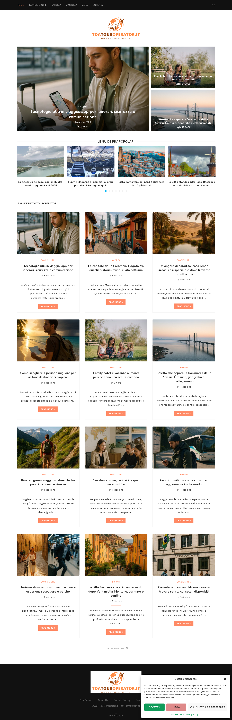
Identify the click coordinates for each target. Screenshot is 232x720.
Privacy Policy (192, 714)
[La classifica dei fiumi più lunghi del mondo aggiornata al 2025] (40, 161)
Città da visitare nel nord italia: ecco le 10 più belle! (141, 183)
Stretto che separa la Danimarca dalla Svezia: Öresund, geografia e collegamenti (183, 121)
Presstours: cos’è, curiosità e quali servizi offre (116, 482)
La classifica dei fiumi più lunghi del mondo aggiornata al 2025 (40, 183)
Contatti (103, 700)
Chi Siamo (86, 700)
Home (20, 5)
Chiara (117, 382)
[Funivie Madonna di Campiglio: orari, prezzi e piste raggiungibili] (90, 161)
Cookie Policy (177, 714)
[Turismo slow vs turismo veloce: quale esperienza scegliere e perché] (48, 555)
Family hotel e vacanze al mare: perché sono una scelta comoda (183, 78)
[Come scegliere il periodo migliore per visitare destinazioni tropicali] (48, 340)
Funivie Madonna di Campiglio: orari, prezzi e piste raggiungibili (90, 183)
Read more (47, 306)
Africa (56, 5)
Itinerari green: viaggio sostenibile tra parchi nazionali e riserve (48, 482)
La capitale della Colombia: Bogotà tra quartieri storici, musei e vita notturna (116, 268)
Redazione (49, 275)
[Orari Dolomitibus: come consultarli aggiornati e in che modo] (184, 448)
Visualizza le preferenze (207, 707)
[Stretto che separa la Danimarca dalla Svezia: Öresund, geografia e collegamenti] (183, 110)
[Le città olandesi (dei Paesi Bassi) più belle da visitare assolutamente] (192, 161)
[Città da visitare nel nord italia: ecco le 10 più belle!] (141, 161)
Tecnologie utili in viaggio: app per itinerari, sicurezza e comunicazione (82, 114)
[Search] (213, 5)
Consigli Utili (38, 5)
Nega (176, 707)
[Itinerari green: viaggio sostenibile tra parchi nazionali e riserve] (48, 448)
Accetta (154, 707)
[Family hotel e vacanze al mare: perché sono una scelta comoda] (183, 67)
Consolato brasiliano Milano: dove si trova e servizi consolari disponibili (184, 589)
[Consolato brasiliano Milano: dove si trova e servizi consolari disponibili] (184, 555)
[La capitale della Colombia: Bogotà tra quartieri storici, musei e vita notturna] (116, 233)
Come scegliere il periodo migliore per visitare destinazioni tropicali (48, 375)
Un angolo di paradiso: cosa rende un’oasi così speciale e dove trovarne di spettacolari (183, 270)
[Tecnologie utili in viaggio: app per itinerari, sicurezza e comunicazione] (83, 89)
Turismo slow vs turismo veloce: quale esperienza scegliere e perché (48, 589)
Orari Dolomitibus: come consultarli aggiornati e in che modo (183, 482)
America (71, 5)
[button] (225, 679)
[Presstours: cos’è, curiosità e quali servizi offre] (116, 448)
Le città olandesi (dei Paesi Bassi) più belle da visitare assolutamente (192, 183)
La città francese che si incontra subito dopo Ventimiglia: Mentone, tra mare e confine (116, 591)
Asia (85, 5)
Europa (98, 5)
